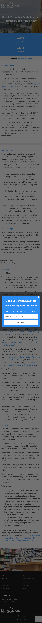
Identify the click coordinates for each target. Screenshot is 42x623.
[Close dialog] (39, 297)
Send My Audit (21, 322)
